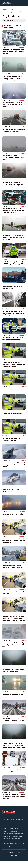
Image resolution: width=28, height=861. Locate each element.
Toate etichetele (9, 20)
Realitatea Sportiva (14, 828)
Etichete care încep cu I (8, 12)
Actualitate (22, 47)
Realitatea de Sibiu (18, 833)
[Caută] (20, 3)
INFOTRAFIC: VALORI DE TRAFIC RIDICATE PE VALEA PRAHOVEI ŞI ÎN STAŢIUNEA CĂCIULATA (13, 210)
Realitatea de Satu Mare (18, 841)
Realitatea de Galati (6, 836)
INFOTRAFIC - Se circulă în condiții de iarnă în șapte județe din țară (13, 720)
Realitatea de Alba (6, 838)
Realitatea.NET (5, 828)
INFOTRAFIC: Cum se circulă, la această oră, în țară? (12, 439)
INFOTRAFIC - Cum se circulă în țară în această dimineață (12, 339)
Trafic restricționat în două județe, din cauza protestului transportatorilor (12, 567)
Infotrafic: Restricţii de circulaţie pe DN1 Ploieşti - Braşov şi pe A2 (13, 263)
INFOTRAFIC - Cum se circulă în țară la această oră (12, 771)
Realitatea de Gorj (6, 846)
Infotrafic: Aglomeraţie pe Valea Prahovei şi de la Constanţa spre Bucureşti (13, 51)
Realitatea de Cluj (14, 831)
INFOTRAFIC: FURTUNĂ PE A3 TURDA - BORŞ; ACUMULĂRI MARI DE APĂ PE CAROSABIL (13, 237)
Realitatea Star (5, 831)
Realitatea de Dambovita (7, 833)
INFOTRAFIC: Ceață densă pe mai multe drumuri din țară (13, 670)
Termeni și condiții (11, 817)
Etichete (12, 9)
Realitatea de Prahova (17, 836)
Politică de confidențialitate (8, 819)
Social (24, 73)
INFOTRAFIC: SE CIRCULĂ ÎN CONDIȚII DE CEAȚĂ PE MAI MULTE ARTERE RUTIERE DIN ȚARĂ (13, 184)
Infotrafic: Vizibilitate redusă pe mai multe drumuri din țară (13, 515)
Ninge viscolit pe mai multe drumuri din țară (11, 490)
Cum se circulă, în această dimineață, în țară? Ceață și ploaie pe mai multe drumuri (13, 364)
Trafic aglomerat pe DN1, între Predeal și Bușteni (12, 287)
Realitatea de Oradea (19, 843)
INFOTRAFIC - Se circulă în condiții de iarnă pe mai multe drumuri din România (13, 796)
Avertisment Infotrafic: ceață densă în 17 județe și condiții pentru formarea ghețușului (12, 78)
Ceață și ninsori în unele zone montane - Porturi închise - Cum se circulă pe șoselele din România (13, 745)
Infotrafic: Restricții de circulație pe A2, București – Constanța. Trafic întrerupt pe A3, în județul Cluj (13, 619)
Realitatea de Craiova (6, 841)
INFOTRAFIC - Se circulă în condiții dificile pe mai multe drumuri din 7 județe (13, 465)
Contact (3, 817)
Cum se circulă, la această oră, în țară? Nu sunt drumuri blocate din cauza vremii (13, 540)
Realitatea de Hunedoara (7, 843)
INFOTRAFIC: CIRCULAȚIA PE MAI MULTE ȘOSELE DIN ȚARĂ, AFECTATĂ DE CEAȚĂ (13, 104)
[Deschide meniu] (25, 3)
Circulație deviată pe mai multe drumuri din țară (13, 390)
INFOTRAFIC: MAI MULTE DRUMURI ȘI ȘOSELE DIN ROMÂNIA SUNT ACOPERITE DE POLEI (14, 131)
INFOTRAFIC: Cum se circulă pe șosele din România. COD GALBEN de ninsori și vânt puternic (13, 313)
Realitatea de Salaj (16, 838)
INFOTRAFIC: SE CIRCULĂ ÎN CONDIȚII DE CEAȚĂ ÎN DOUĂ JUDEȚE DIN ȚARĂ (13, 157)
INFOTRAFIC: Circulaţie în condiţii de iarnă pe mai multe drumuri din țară (13, 645)
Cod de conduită (19, 819)
